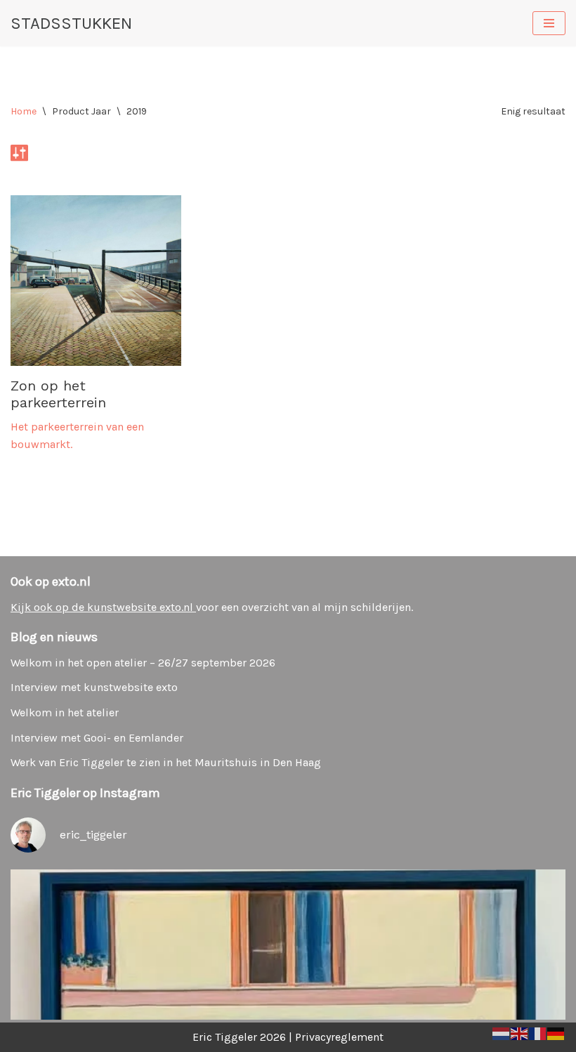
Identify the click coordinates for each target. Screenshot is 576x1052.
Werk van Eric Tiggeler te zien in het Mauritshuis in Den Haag (166, 762)
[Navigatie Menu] (548, 23)
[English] (520, 1032)
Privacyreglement (339, 1037)
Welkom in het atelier (65, 712)
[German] (556, 1032)
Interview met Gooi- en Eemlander (97, 737)
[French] (538, 1032)
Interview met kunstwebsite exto (94, 687)
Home (24, 111)
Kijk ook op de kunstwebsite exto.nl (103, 607)
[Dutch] (501, 1032)
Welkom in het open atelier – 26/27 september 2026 (143, 662)
